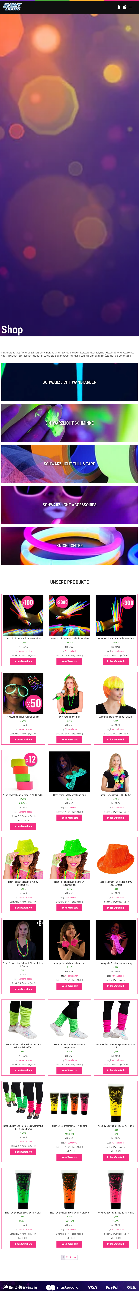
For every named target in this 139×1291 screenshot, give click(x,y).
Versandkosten (25, 651)
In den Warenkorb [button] (23, 661)
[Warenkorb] (125, 7)
